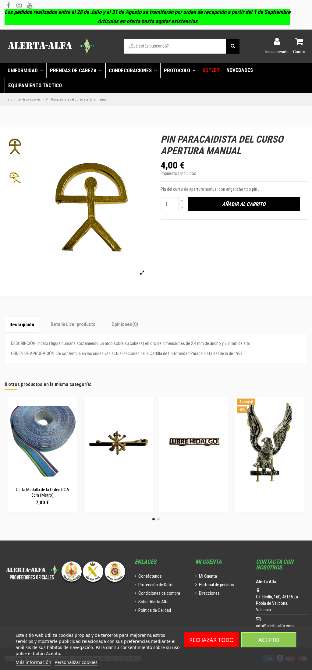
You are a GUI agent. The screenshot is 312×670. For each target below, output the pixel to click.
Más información (33, 662)
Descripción (21, 325)
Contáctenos (150, 576)
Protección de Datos (156, 584)
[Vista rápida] (42, 481)
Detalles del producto (73, 324)
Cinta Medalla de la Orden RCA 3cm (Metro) (42, 492)
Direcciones (209, 593)
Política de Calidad (154, 610)
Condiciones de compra (159, 593)
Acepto (268, 639)
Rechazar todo (211, 639)
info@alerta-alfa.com (275, 626)
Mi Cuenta (208, 576)
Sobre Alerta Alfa (153, 601)
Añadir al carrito (243, 204)
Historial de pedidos (216, 584)
